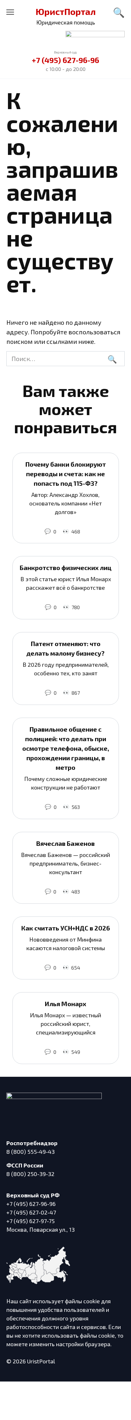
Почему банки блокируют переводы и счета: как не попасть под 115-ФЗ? (65, 473)
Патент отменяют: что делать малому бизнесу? (65, 648)
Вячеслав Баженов (65, 843)
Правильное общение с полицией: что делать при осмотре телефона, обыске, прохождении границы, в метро (65, 748)
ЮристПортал (66, 11)
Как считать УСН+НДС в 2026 (65, 928)
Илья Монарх (65, 1003)
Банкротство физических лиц (66, 567)
